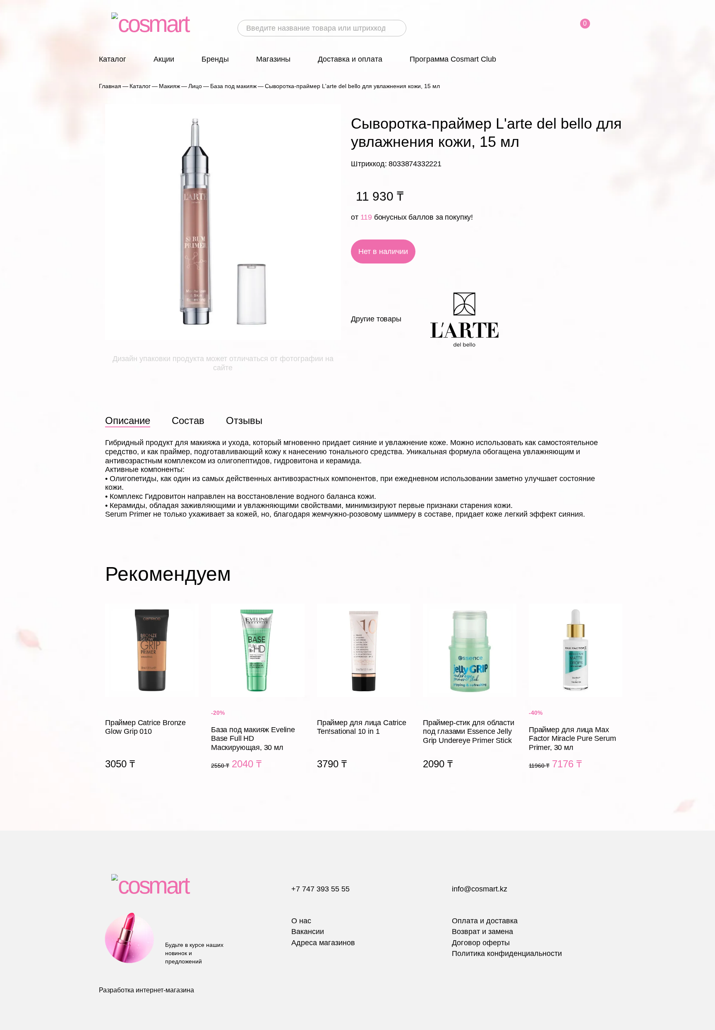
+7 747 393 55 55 (320, 889)
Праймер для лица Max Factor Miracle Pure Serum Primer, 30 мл (575, 696)
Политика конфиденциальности (507, 953)
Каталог (112, 59)
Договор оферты (481, 943)
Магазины (273, 59)
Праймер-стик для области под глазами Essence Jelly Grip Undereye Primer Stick (469, 696)
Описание (127, 420)
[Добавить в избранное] (493, 251)
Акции (164, 59)
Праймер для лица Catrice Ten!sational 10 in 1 (363, 696)
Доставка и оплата (350, 59)
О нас (301, 921)
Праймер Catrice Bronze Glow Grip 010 (152, 696)
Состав (188, 420)
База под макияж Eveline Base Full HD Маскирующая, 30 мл (258, 696)
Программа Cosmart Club (453, 59)
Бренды (215, 59)
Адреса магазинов (323, 943)
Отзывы (244, 420)
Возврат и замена (482, 931)
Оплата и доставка (485, 921)
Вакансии (307, 931)
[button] (614, 574)
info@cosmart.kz (479, 889)
